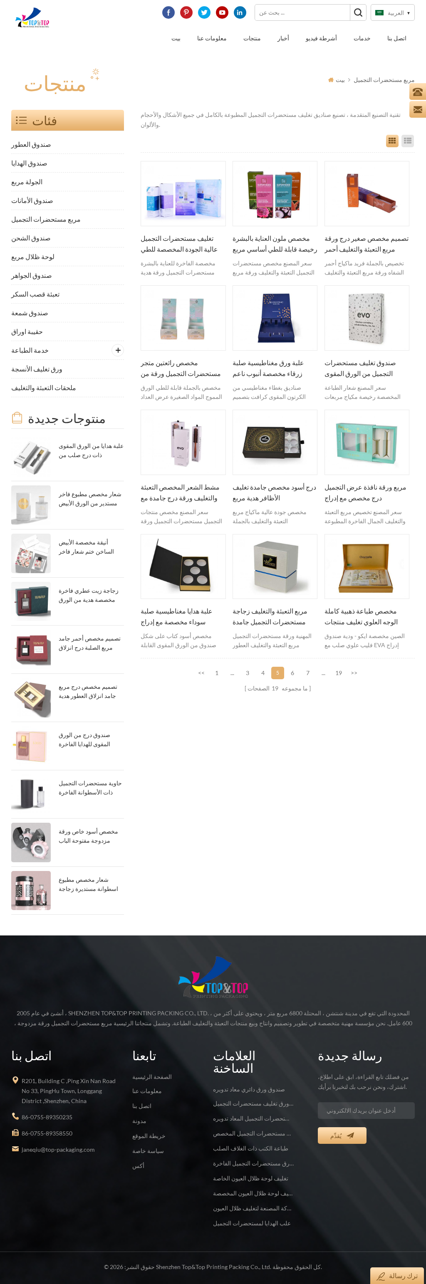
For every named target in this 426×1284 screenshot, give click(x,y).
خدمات (362, 38)
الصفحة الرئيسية (152, 1076)
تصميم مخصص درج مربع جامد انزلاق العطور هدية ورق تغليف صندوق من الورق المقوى (88, 691)
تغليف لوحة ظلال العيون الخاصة (250, 1178)
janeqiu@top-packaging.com (58, 1149)
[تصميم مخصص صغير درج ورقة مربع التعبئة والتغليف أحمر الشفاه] (366, 193)
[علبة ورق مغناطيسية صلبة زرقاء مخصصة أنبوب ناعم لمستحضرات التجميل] (275, 318)
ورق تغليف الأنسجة (36, 369)
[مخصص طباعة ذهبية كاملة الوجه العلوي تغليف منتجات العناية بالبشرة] (366, 566)
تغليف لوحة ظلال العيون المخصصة (253, 1193)
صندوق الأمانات (32, 200)
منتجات (252, 38)
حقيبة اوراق (27, 331)
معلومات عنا (212, 38)
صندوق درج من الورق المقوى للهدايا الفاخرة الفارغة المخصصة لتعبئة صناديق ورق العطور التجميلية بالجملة (87, 740)
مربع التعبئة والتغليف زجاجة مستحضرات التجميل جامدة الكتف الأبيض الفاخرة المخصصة (270, 617)
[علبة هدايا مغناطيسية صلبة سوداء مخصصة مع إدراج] (183, 566)
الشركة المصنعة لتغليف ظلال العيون (253, 1208)
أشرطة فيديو (321, 38)
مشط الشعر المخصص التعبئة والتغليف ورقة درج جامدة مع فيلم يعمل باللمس (180, 493)
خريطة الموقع (149, 1135)
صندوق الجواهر (31, 275)
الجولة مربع (26, 182)
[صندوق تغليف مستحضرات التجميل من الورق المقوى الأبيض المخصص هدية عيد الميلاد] (366, 318)
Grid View (392, 141)
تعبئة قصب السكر (35, 294)
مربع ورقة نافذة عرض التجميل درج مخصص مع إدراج (365, 492)
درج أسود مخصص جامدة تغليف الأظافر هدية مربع (274, 492)
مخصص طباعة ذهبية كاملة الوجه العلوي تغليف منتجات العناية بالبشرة (361, 617)
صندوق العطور (31, 144)
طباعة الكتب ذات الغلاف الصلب (250, 1148)
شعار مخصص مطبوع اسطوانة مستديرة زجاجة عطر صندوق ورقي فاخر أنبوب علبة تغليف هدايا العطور (88, 884)
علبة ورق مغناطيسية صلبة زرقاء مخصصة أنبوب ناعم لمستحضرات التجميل (268, 369)
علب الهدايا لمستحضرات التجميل (252, 1223)
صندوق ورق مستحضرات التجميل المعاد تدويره (253, 1118)
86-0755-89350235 (47, 1117)
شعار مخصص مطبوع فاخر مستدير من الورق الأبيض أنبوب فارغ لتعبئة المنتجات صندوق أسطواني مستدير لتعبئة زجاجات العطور (90, 499)
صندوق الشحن (31, 238)
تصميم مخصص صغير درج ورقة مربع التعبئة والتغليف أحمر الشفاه (366, 245)
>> (354, 672)
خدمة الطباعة (30, 350)
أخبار (283, 38)
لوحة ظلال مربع (32, 256)
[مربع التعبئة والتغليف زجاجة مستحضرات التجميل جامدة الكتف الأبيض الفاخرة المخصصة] (275, 566)
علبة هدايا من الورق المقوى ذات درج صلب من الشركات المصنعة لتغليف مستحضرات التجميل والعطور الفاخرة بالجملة (91, 451)
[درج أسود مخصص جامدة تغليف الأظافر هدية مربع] (275, 442)
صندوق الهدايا (29, 163)
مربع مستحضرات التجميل (384, 79)
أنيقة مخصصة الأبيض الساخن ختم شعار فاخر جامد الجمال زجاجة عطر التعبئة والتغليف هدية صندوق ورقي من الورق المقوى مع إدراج (88, 547)
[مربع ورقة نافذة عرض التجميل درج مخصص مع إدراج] (366, 442)
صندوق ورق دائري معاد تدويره (249, 1089)
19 (338, 672)
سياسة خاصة (148, 1150)
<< (201, 672)
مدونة (139, 1120)
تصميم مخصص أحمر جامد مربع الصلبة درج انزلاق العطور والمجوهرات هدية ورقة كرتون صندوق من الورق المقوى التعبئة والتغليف (90, 643)
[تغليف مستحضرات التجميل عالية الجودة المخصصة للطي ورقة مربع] (183, 193)
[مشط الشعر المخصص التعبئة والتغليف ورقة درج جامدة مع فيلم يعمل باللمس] (183, 442)
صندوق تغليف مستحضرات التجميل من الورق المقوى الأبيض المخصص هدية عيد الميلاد (360, 369)
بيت (176, 38)
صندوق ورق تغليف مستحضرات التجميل (253, 1103)
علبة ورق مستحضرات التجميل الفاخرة (253, 1163)
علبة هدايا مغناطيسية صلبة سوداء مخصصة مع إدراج (177, 616)
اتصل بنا (396, 38)
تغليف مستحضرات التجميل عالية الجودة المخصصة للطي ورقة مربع (179, 245)
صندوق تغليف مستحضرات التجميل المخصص (253, 1133)
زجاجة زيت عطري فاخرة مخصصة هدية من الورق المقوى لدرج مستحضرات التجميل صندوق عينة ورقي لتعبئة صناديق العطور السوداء (90, 595)
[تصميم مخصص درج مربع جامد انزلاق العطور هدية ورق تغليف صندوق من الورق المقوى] (31, 697)
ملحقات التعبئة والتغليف (43, 387)
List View (407, 141)
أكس (138, 1165)
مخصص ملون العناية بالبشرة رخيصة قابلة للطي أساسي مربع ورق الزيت (275, 245)
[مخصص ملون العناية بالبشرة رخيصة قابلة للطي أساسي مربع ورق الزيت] (275, 193)
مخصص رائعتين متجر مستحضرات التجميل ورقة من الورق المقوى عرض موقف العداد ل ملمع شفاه (181, 369)
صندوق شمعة (29, 313)
